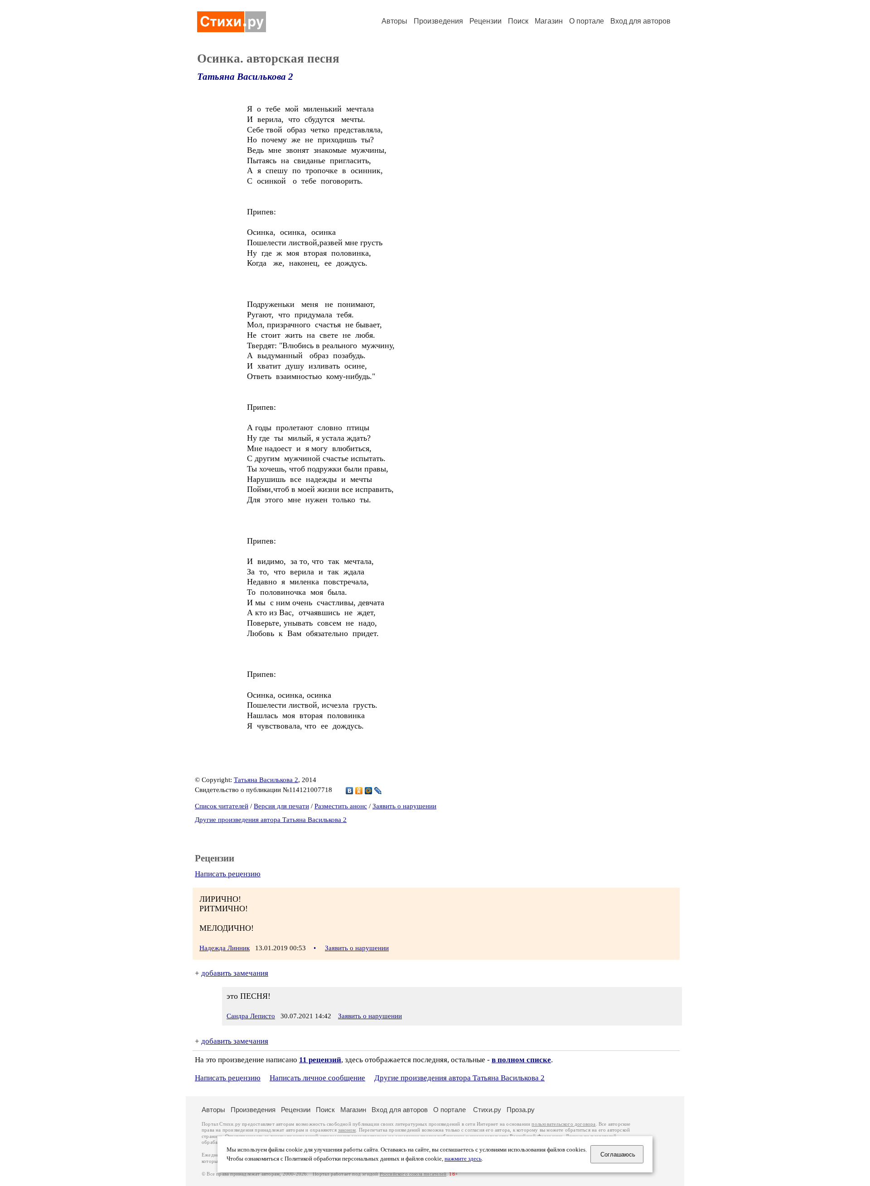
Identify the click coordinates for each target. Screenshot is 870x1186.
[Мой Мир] (368, 791)
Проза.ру (521, 1109)
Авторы (394, 21)
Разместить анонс (340, 806)
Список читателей (221, 806)
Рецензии (485, 21)
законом (347, 1130)
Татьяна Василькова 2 (245, 76)
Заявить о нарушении (404, 806)
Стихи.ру (487, 1109)
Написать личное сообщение (317, 1078)
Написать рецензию (228, 874)
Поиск (518, 21)
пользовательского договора (563, 1124)
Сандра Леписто (251, 1016)
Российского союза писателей (413, 1173)
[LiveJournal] (378, 791)
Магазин (549, 21)
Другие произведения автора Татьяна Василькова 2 (271, 819)
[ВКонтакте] (349, 791)
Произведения (438, 21)
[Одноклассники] (359, 791)
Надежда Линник (224, 948)
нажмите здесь (463, 1159)
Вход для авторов (640, 21)
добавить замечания (234, 973)
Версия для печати (281, 806)
